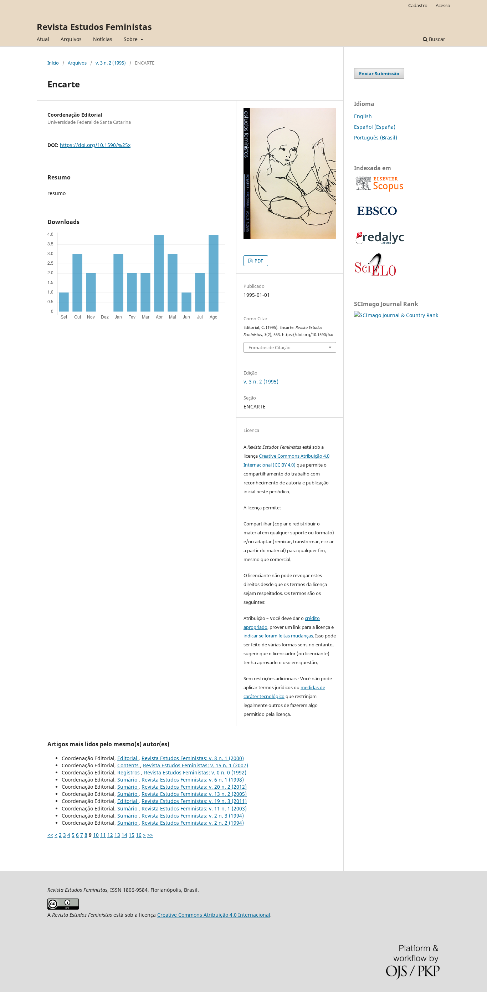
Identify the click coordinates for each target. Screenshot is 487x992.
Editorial (128, 758)
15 (131, 834)
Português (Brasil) (375, 137)
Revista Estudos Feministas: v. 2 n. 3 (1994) (193, 815)
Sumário (128, 779)
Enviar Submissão (379, 73)
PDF (258, 261)
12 (110, 834)
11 (103, 834)
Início (53, 63)
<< (50, 834)
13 (117, 834)
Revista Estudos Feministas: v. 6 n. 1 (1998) (193, 779)
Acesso (443, 5)
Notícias (102, 39)
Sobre (131, 39)
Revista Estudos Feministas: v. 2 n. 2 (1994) (193, 822)
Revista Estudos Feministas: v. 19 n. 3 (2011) (194, 801)
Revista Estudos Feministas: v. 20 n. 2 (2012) (194, 786)
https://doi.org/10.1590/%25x (95, 145)
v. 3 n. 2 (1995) (111, 63)
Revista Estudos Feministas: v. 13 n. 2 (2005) (194, 793)
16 (139, 834)
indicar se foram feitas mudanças (278, 635)
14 (124, 834)
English (363, 116)
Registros (129, 772)
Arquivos (71, 39)
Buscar (436, 39)
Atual (43, 39)
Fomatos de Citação (269, 347)
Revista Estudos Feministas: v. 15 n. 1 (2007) (195, 765)
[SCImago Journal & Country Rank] (396, 315)
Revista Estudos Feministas (94, 26)
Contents (128, 765)
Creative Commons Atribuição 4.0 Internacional (213, 914)
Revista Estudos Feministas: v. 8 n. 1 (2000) (193, 758)
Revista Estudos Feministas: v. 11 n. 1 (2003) (194, 808)
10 (96, 834)
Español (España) (374, 126)
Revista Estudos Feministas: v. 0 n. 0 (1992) (195, 772)
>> (150, 834)
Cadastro (417, 5)
